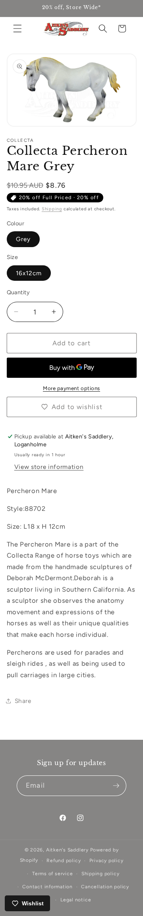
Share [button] (23, 701)
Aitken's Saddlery (67, 850)
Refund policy (63, 860)
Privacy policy (106, 860)
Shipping (52, 208)
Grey (23, 239)
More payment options (71, 388)
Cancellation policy (105, 886)
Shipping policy (100, 873)
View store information (49, 466)
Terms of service (52, 873)
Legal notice (75, 900)
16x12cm (29, 273)
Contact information (47, 886)
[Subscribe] (116, 785)
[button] (17, 28)
